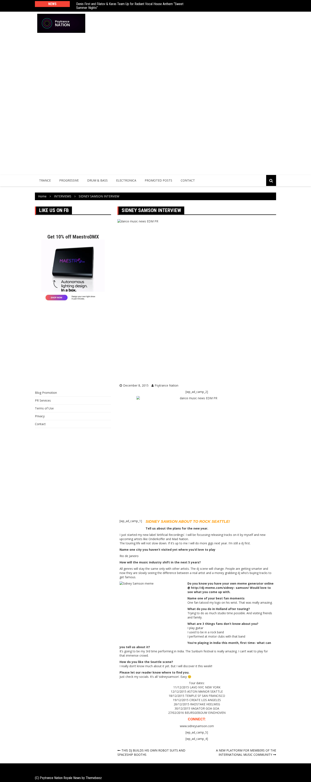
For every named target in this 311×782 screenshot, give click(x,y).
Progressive (69, 180)
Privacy (40, 416)
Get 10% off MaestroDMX (73, 237)
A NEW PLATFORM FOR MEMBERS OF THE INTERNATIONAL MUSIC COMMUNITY (246, 752)
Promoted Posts (158, 180)
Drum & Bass (97, 180)
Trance (45, 180)
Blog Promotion (46, 393)
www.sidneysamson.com (197, 726)
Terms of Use (44, 408)
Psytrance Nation (166, 385)
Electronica (126, 180)
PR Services (43, 400)
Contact (188, 180)
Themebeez (94, 778)
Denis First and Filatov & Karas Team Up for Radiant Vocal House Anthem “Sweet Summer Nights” (129, 6)
